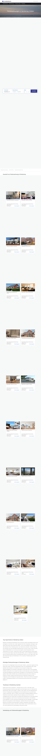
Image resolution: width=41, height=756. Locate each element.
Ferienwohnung (11, 3)
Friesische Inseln (17, 3)
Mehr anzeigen (24, 620)
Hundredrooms (5, 3)
